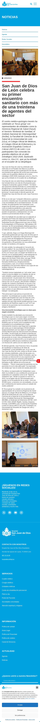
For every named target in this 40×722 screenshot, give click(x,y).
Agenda (4, 34)
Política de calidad (8, 626)
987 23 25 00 (6, 555)
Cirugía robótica (7, 582)
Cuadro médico (7, 579)
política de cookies (30, 698)
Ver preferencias (20, 715)
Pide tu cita (6, 594)
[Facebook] (10, 513)
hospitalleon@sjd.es (8, 559)
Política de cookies (10, 719)
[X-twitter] (4, 513)
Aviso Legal (32, 719)
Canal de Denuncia (8, 642)
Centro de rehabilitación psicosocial (14, 590)
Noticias (4, 29)
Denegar (20, 710)
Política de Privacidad (22, 719)
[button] (37, 687)
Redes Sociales (7, 39)
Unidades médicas (8, 586)
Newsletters (6, 44)
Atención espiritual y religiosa (12, 605)
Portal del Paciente (8, 598)
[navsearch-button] (30, 3)
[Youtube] (15, 513)
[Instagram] (21, 513)
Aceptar (20, 705)
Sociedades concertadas (10, 602)
